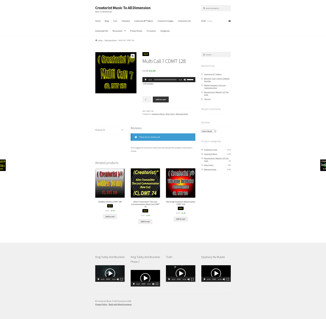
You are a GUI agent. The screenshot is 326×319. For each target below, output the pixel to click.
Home (98, 21)
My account (117, 31)
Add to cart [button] (110, 216)
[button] (133, 56)
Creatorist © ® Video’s (143, 21)
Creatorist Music (158, 114)
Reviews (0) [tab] (100, 130)
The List (207, 99)
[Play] (145, 79)
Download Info (101, 31)
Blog (107, 21)
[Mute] (185, 79)
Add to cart (161, 99)
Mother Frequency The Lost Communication (215, 86)
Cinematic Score (210, 150)
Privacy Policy (136, 31)
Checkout (126, 21)
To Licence (151, 31)
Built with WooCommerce (120, 304)
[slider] (190, 79)
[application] (168, 79)
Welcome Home (111, 40)
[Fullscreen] (121, 279)
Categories (165, 31)
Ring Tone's (170, 114)
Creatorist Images (165, 21)
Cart (115, 21)
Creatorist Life (184, 21)
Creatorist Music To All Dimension (123, 7)
